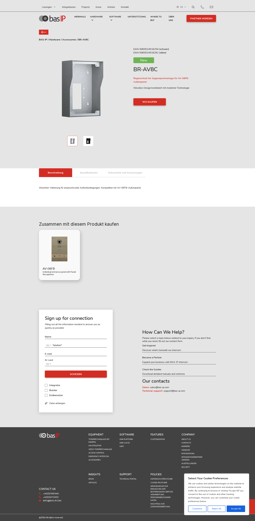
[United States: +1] (48, 345)
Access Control (96, 453)
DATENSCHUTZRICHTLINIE (162, 479)
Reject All (216, 508)
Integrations (188, 453)
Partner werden (201, 18)
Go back (43, 32)
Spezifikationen (89, 172)
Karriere (186, 446)
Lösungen (47, 7)
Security (186, 467)
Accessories (94, 460)
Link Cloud (125, 443)
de (181, 7)
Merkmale (80, 16)
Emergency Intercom (99, 456)
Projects (85, 7)
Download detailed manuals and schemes (163, 374)
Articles (111, 7)
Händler (186, 450)
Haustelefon (95, 445)
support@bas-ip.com (174, 391)
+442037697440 (50, 493)
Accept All (236, 508)
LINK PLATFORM (126, 439)
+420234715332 (50, 497)
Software (115, 16)
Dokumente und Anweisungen (125, 172)
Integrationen (69, 7)
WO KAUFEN (149, 102)
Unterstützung (137, 16)
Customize (197, 508)
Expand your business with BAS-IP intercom (165, 362)
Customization (158, 439)
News (91, 479)
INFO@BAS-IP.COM (51, 500)
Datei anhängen (57, 403)
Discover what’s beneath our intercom (161, 350)
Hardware (96, 16)
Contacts (186, 443)
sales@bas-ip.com (159, 387)
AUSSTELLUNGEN (189, 463)
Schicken (76, 374)
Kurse (98, 7)
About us (186, 439)
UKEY (122, 446)
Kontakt (125, 7)
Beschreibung (55, 172)
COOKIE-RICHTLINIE (159, 482)
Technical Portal (128, 479)
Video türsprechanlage (100, 449)
